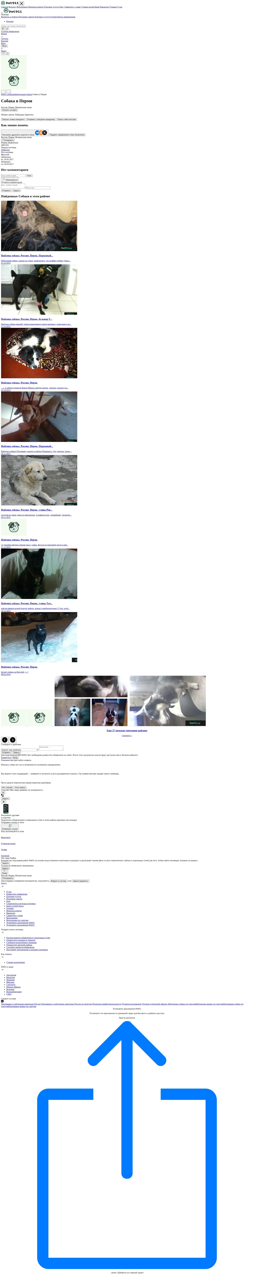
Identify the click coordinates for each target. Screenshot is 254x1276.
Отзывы (113, 7)
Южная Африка (13, 987)
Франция (10, 980)
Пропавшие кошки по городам (22, 1006)
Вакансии (104, 7)
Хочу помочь (20, 787)
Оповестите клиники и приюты (20, 940)
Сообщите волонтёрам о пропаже (21, 942)
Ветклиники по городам (17, 920)
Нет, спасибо (7, 787)
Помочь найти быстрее (67, 119)
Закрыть (16, 191)
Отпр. (29, 176)
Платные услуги (51, 7)
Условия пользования (131, 1004)
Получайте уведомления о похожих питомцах (27, 950)
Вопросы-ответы (36, 7)
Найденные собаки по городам (182, 1004)
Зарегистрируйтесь (80, 881)
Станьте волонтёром (90, 7)
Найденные (20, 94)
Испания (10, 989)
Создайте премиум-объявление (20, 947)
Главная (4, 7)
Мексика (10, 982)
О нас (119, 7)
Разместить (6, 757)
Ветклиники (22, 7)
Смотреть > (127, 735)
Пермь (12, 94)
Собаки (28, 94)
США (9, 994)
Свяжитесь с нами (72, 7)
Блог (61, 7)
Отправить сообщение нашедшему (41, 119)
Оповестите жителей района (19, 945)
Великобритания (13, 992)
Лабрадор (5, 150)
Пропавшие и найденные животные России (21, 1004)
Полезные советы (26, 17)
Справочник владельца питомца (21, 903)
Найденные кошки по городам (209, 1004)
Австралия (11, 975)
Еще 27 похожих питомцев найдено (127, 730)
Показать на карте (9, 110)
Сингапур (10, 984)
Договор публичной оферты (154, 1004)
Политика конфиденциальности (106, 1004)
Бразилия (10, 977)
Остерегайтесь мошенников (62, 17)
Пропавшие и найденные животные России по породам (66, 1004)
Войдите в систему (58, 881)
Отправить (6, 191)
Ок (3, 793)
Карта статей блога (15, 906)
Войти (4, 34)
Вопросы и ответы (9, 17)
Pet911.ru (5, 94)
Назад (15, 758)
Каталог (12, 7)
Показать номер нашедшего (13, 119)
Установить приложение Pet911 (20, 923)
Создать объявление (10, 31)
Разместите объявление (16, 894)
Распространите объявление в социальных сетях (28, 938)
